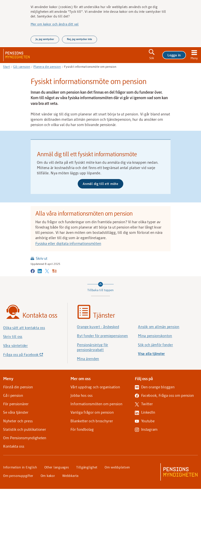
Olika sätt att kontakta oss (24, 327)
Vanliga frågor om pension (92, 412)
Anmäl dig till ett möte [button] (103, 184)
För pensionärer (16, 403)
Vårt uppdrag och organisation (95, 386)
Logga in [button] (174, 55)
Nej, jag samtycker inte (79, 39)
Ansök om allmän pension (158, 326)
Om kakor (48, 475)
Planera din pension (47, 67)
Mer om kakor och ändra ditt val (55, 24)
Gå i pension (21, 67)
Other (56, 467)
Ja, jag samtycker (45, 39)
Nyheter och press (18, 420)
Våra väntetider (15, 345)
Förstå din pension (18, 386)
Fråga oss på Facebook (30, 355)
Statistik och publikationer (24, 429)
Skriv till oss (12, 336)
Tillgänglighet (86, 467)
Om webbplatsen (117, 467)
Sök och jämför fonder (155, 344)
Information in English (20, 467)
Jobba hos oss (81, 395)
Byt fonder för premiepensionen (102, 335)
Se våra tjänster (15, 412)
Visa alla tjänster (151, 353)
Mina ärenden (88, 358)
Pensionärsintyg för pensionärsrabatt (92, 347)
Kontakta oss (13, 446)
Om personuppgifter (18, 475)
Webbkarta (70, 475)
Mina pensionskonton (155, 335)
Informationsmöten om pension (96, 403)
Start (6, 67)
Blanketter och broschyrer (91, 420)
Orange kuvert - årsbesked (98, 326)
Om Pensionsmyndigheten (24, 437)
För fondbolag (82, 429)
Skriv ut (41, 258)
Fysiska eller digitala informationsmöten (68, 243)
